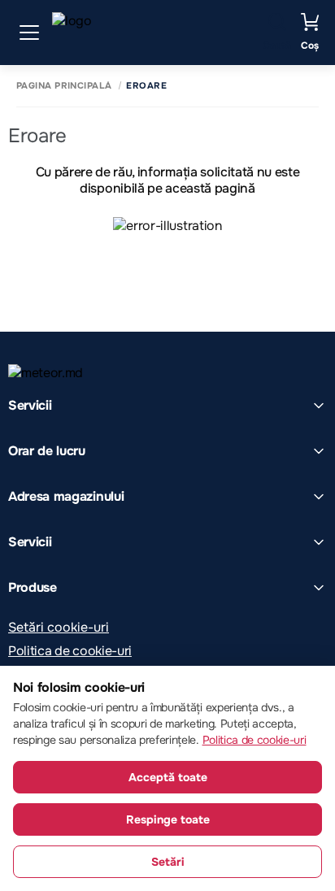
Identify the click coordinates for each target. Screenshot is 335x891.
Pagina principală (63, 85)
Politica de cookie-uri (70, 650)
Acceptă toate (167, 777)
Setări (168, 861)
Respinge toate (168, 819)
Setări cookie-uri (58, 627)
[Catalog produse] (29, 33)
